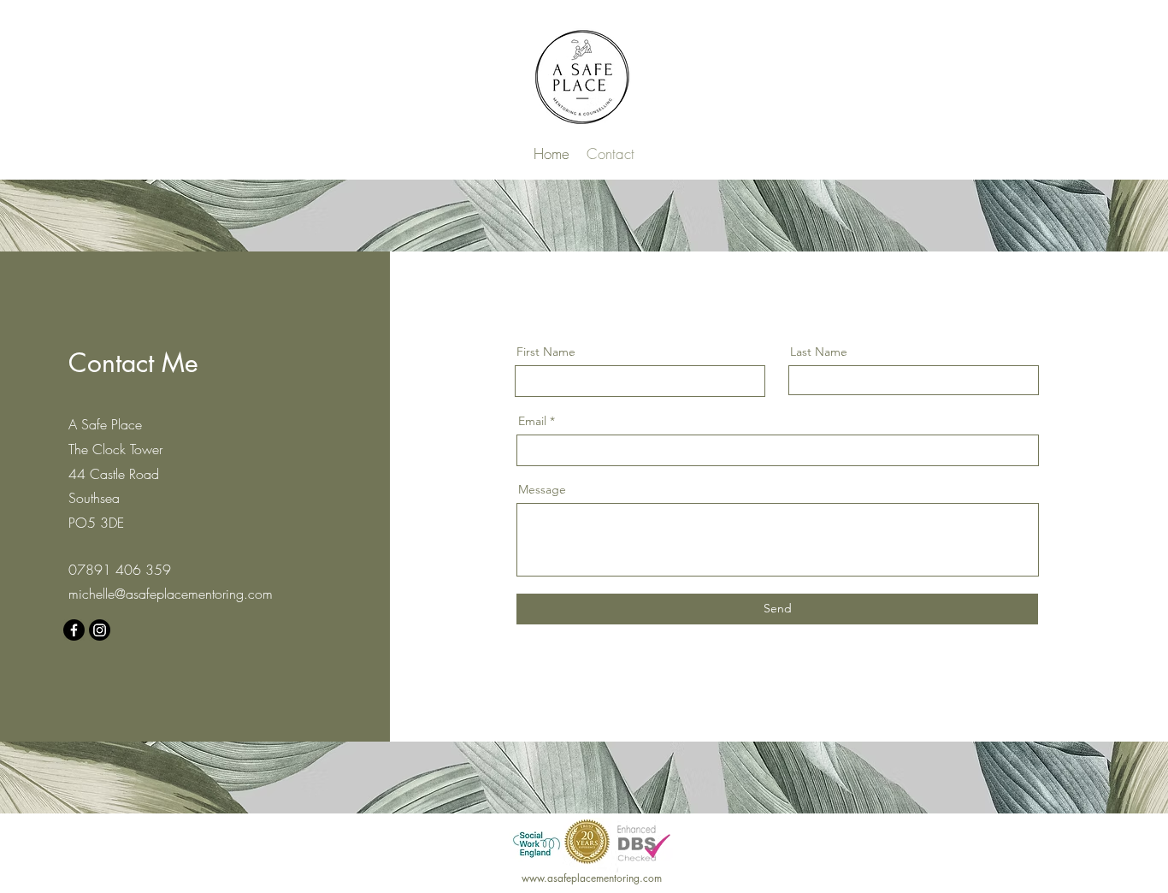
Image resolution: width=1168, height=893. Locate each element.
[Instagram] (99, 630)
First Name (545, 352)
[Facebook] (74, 630)
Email (532, 421)
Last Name (818, 352)
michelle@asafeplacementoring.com (170, 593)
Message (542, 489)
